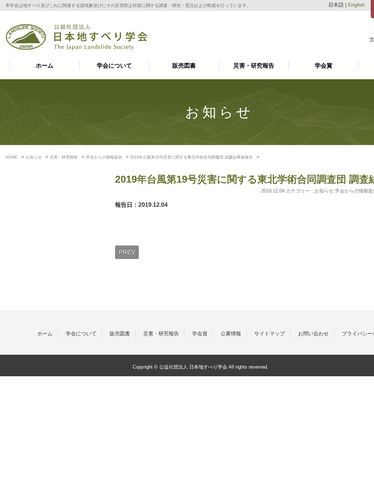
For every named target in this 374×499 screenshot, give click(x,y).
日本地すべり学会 (76, 37)
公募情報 (231, 333)
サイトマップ (269, 333)
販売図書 (184, 65)
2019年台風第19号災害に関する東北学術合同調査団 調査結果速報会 (191, 157)
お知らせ (323, 191)
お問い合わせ (313, 333)
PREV (127, 252)
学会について (114, 65)
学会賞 (323, 65)
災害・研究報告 (253, 65)
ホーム (44, 65)
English (356, 5)
